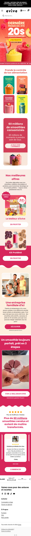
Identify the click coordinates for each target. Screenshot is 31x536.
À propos (3, 513)
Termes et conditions (6, 531)
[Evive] (12, 10)
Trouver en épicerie (6, 504)
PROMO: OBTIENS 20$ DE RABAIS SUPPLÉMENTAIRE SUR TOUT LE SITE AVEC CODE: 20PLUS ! (15, 4)
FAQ (2, 515)
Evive (19, 524)
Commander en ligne (7, 502)
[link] (15, 40)
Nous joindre (5, 517)
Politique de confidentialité (7, 529)
